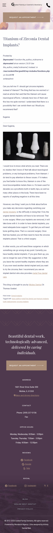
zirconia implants (23, 302)
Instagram (31, 485)
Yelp (28, 468)
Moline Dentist (35, 285)
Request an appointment (22, 365)
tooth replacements (9, 302)
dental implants (9, 212)
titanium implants (43, 299)
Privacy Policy (25, 509)
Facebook (28, 460)
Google (28, 464)
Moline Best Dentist (25, 504)
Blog (25, 499)
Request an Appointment (22, 17)
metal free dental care (28, 299)
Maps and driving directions (27, 395)
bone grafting (16, 299)
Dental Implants (16, 296)
